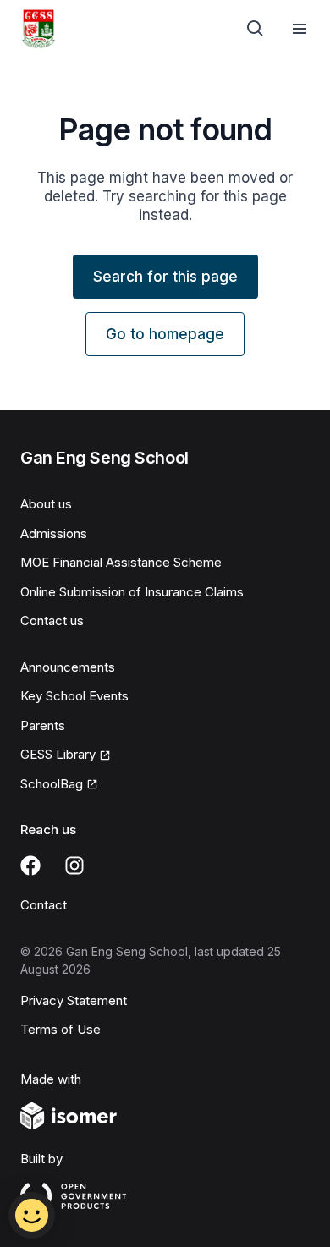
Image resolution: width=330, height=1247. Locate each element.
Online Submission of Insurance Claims (132, 592)
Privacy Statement (73, 1000)
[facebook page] (30, 865)
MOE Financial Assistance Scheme (121, 562)
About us (46, 504)
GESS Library (58, 754)
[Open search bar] (255, 28)
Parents (42, 725)
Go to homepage (165, 334)
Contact (43, 905)
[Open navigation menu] (299, 28)
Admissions (53, 533)
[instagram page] (74, 865)
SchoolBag (51, 784)
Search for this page (165, 276)
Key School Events (74, 696)
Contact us (52, 621)
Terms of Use (60, 1029)
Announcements (67, 667)
